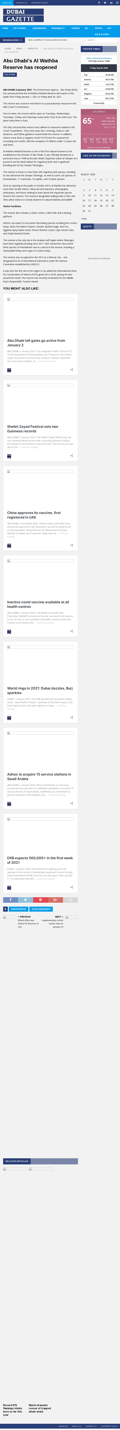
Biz (86, 28)
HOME (5, 28)
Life (109, 28)
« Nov (84, 218)
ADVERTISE (6, 3)
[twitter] (105, 2)
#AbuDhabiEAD (18, 909)
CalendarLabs (105, 258)
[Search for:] (101, 39)
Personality (58, 28)
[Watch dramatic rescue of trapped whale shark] (40, 1400)
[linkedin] (111, 2)
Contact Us (21, 3)
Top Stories (19, 28)
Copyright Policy (39, 3)
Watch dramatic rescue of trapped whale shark (40, 1408)
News (19, 48)
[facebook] (99, 2)
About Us (76, 1426)
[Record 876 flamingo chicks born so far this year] (15, 1400)
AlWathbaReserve (41, 909)
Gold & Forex (102, 34)
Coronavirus (39, 28)
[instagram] (117, 2)
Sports (98, 28)
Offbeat (75, 28)
